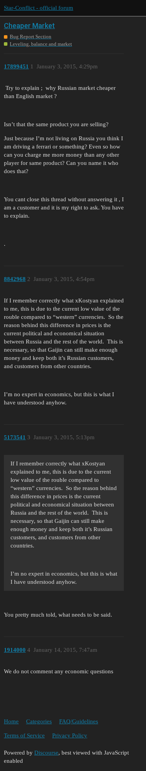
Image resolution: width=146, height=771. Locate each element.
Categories (39, 721)
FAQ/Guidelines (78, 721)
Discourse (46, 753)
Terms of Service (24, 735)
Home (11, 721)
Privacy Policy (69, 735)
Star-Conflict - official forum (38, 8)
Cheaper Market (29, 25)
